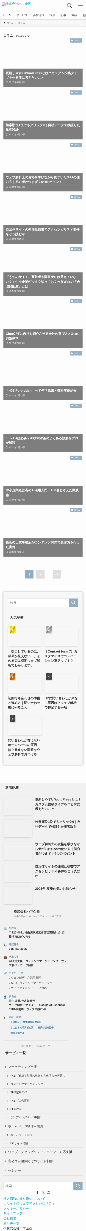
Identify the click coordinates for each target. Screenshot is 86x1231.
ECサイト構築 (19, 1143)
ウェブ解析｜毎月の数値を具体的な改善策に (37, 1075)
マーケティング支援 (22, 1067)
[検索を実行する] (73, 602)
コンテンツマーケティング (26, 1084)
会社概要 (26, 1046)
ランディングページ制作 (25, 1117)
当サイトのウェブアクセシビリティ (29, 1203)
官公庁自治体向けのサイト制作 (30, 1161)
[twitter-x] (43, 1192)
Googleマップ (42, 1046)
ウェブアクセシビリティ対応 (29, 988)
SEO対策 (16, 1109)
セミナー (14, 1170)
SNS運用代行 (18, 1092)
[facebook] (38, 1192)
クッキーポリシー (16, 1208)
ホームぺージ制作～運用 (25, 1126)
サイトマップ (13, 1213)
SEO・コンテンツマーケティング (32, 983)
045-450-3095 (18, 949)
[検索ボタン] (69, 5)
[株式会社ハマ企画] (16, 5)
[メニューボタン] (80, 5)
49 (57, 574)
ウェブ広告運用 (20, 1100)
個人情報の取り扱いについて (24, 1198)
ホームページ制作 (21, 1135)
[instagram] (49, 1192)
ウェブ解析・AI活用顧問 (26, 977)
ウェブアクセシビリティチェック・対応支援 (40, 1152)
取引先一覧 (11, 1223)
